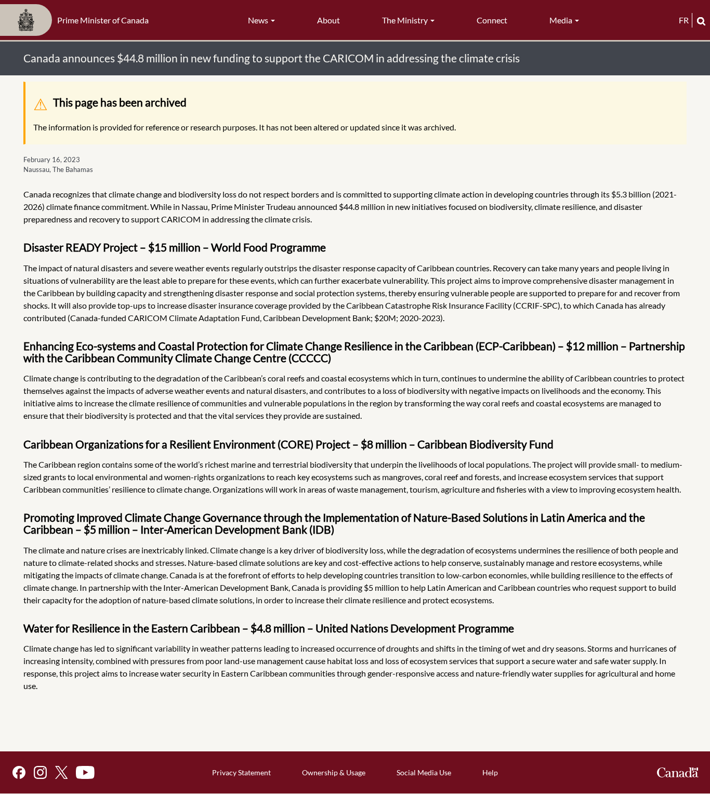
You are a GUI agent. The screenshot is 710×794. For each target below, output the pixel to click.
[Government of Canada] (678, 772)
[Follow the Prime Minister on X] (61, 772)
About (328, 20)
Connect (492, 20)
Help (490, 772)
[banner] (77, 20)
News (259, 20)
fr (684, 20)
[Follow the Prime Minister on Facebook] (18, 772)
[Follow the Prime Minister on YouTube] (85, 772)
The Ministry (405, 20)
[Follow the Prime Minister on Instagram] (40, 772)
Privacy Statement (241, 772)
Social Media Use (424, 772)
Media (561, 20)
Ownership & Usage (333, 772)
